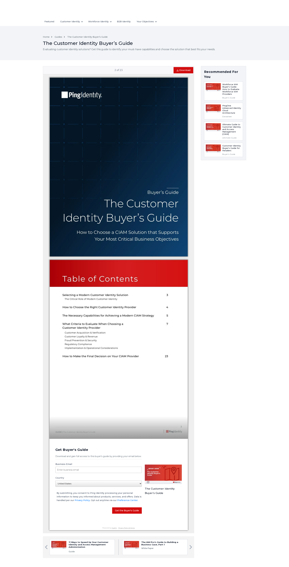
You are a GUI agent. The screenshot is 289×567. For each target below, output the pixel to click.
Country (59, 477)
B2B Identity (124, 21)
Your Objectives (145, 21)
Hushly (114, 528)
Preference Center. (127, 500)
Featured (49, 21)
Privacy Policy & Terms (126, 528)
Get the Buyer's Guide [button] (127, 510)
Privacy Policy (82, 500)
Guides (58, 37)
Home (46, 37)
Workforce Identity (98, 21)
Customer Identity (70, 21)
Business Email (63, 464)
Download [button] (184, 70)
